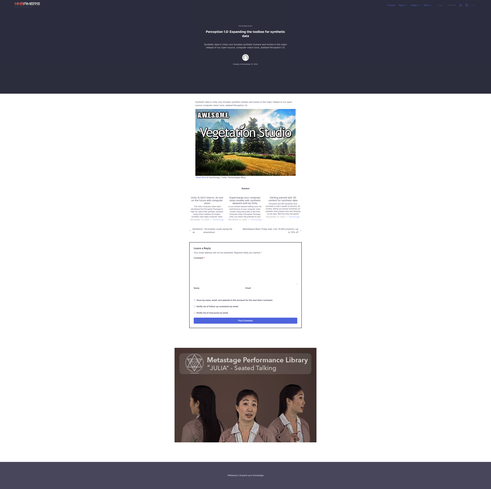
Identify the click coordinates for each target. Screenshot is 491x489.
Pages (414, 5)
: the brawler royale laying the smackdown (212, 231)
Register (452, 5)
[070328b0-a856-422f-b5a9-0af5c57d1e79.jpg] (245, 395)
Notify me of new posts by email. (212, 313)
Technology (245, 26)
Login (440, 5)
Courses (391, 5)
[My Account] (460, 5)
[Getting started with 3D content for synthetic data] (284, 207)
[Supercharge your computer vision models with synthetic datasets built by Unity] (246, 208)
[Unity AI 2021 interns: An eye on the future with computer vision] (208, 208)
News (401, 5)
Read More (201, 177)
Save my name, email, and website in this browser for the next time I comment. (235, 300)
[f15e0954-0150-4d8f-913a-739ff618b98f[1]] (245, 142)
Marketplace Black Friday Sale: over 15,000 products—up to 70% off (270, 231)
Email (248, 288)
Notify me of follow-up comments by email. (218, 306)
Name (196, 288)
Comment (199, 258)
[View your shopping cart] (466, 5)
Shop (426, 5)
